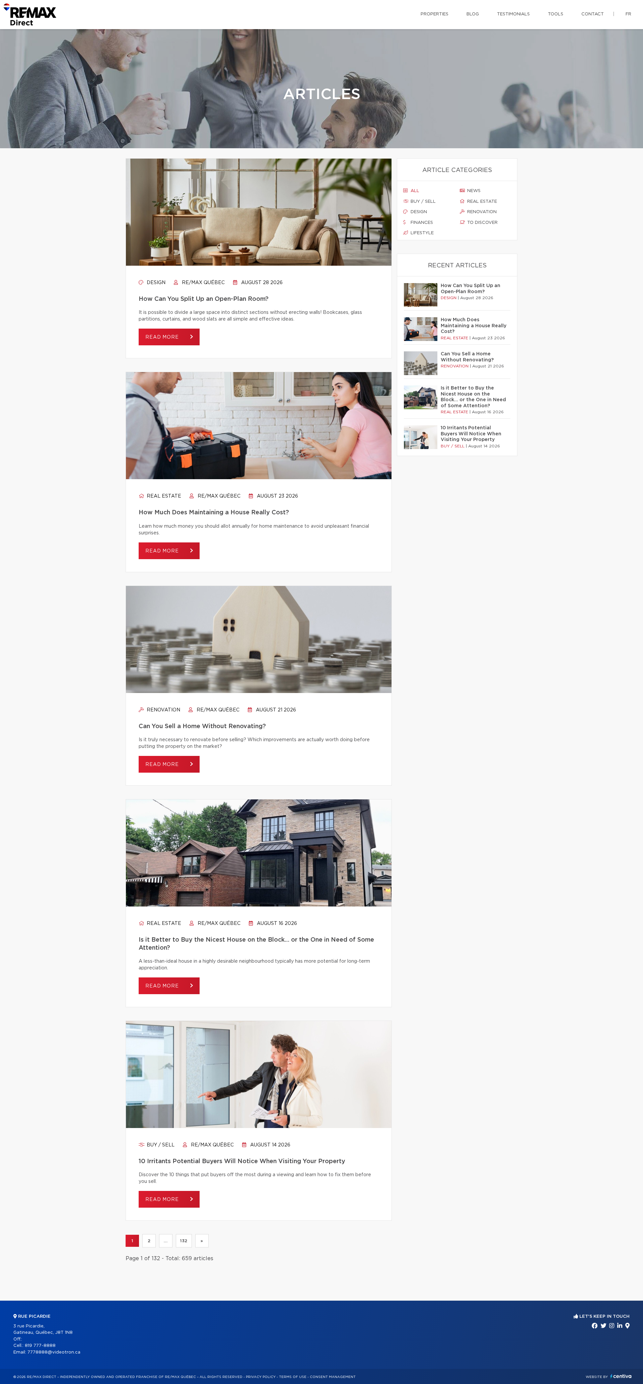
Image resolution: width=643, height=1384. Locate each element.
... (165, 1241)
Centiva (621, 1376)
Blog (473, 14)
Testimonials (513, 14)
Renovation (162, 710)
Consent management (333, 1377)
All (414, 191)
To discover (482, 223)
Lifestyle (421, 233)
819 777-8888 (40, 1346)
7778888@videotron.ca (53, 1352)
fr (628, 14)
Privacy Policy (261, 1377)
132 (184, 1241)
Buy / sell (159, 1145)
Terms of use (292, 1377)
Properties (434, 14)
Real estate (163, 496)
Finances (421, 223)
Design (155, 282)
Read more (162, 337)
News (473, 191)
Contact (592, 14)
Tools (555, 14)
